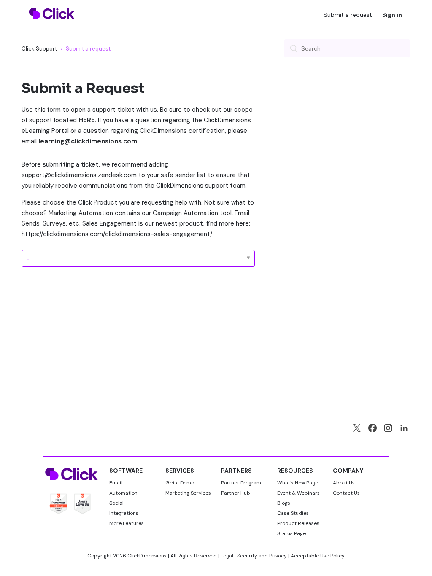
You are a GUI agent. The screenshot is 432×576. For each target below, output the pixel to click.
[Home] (52, 24)
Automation (123, 493)
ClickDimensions (147, 555)
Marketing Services (188, 493)
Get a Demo (179, 482)
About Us (344, 482)
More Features (126, 523)
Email (115, 482)
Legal (227, 555)
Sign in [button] (392, 15)
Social (116, 503)
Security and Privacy (262, 555)
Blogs (283, 503)
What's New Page (297, 482)
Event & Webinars (298, 493)
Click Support (39, 48)
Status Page (291, 533)
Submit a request (348, 15)
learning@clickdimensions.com (87, 141)
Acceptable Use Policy (318, 555)
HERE (86, 120)
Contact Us (346, 493)
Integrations (123, 513)
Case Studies (293, 513)
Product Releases (298, 523)
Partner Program (241, 482)
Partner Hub (235, 493)
